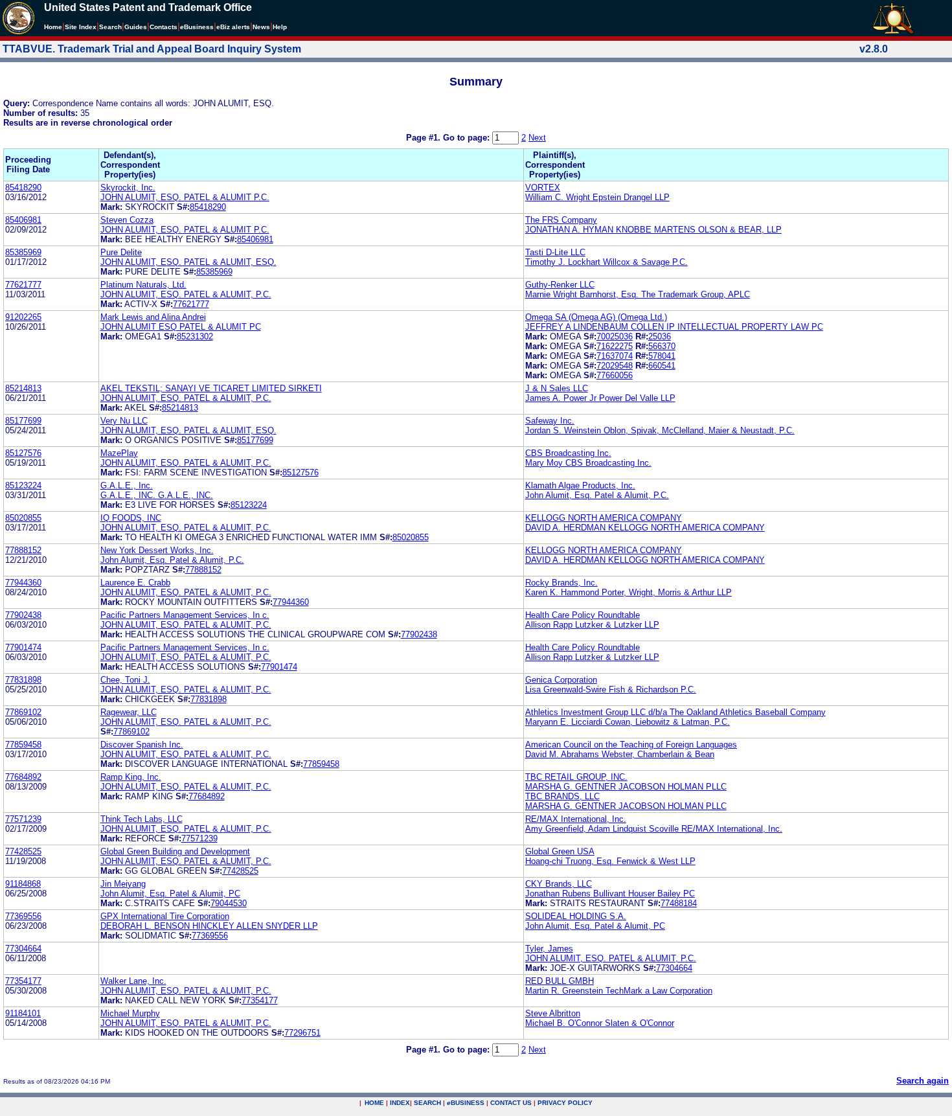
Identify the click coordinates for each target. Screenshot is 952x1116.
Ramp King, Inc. (130, 777)
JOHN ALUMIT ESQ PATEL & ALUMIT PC (180, 327)
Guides (135, 26)
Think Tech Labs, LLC (141, 819)
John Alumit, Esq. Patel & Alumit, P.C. (597, 495)
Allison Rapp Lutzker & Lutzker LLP (592, 625)
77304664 (23, 948)
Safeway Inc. (549, 421)
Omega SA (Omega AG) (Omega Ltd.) (596, 317)
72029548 (614, 365)
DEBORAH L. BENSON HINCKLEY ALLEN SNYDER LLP (209, 926)
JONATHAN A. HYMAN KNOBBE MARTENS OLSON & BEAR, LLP (653, 229)
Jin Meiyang (123, 884)
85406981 (23, 220)
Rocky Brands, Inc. (561, 582)
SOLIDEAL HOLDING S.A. (575, 916)
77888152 (23, 550)
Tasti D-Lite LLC (555, 252)
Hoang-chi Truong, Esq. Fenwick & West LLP (610, 861)
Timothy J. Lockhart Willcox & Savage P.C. (606, 262)
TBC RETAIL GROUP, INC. (576, 777)
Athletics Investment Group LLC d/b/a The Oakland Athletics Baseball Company (675, 712)
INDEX (400, 1102)
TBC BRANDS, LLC (562, 796)
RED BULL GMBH (559, 981)
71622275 (614, 346)
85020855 (23, 518)
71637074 (614, 356)
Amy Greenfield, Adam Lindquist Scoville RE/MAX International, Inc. (653, 829)
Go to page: (467, 137)
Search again (922, 1081)
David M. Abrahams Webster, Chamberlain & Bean (619, 754)
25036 (659, 336)
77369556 (23, 916)
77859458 (23, 744)
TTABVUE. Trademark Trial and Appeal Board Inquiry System (152, 48)
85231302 (195, 336)
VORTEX (542, 187)
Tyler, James (549, 948)
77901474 (23, 647)
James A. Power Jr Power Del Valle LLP (600, 398)
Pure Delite (121, 252)
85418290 (23, 187)
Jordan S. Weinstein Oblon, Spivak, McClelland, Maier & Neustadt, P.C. (660, 430)
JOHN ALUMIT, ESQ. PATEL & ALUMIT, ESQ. (188, 262)
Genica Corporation (561, 680)
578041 (661, 356)
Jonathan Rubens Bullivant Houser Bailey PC (610, 893)
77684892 (23, 777)
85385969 (23, 252)
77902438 (23, 615)
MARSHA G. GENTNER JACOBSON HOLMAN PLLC (626, 786)
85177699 (23, 421)
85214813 (23, 388)
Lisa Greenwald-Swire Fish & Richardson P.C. (610, 689)
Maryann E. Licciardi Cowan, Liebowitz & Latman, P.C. (627, 722)
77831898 (23, 680)
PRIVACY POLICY (565, 1102)
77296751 (302, 1033)
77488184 (679, 903)
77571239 (23, 819)
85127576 (23, 453)
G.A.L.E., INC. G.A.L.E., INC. (156, 495)
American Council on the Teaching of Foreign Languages (631, 744)
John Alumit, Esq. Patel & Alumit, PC (170, 893)
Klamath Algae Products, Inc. (580, 485)
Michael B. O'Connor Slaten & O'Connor (599, 1023)
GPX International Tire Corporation (164, 916)
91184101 (23, 1013)
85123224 (23, 485)
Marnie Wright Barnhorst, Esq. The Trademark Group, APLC (637, 294)
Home (53, 26)
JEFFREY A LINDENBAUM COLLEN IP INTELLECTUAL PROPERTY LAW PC (674, 327)
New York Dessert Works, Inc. (157, 550)
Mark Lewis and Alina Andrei (153, 317)
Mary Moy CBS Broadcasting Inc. (588, 463)
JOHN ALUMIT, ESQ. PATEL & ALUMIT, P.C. (185, 294)
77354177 (23, 981)
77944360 (23, 582)
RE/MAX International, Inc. (575, 819)
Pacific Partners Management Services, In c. (184, 615)
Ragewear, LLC (128, 712)
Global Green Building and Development (175, 851)
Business (197, 26)
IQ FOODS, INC (130, 518)
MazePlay (119, 453)
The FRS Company (561, 220)
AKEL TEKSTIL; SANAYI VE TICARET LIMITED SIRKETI (211, 388)
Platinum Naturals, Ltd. (143, 285)
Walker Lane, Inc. (133, 981)
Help (280, 26)
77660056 (614, 375)
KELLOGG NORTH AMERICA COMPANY (603, 518)
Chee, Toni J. (125, 680)
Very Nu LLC (124, 421)
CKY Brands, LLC (558, 884)
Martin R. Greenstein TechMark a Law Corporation (618, 991)
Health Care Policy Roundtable (582, 615)
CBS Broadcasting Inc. (568, 453)
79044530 (228, 903)
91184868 (23, 884)
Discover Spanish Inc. (141, 744)
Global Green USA (560, 851)
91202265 (23, 317)
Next (537, 137)
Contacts (163, 26)
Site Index (80, 26)
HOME (374, 1102)
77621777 (23, 285)
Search (110, 26)
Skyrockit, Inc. (127, 187)
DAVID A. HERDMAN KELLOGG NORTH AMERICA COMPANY (645, 527)
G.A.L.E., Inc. (126, 485)
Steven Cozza (126, 220)
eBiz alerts (233, 26)
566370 (661, 346)
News (261, 26)
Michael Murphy (130, 1013)
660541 (661, 365)
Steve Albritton (552, 1013)
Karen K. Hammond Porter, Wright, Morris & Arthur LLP (628, 592)
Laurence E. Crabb (135, 582)
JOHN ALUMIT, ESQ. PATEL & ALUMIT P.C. (184, 197)
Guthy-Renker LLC (560, 285)
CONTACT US (511, 1102)
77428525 (23, 851)
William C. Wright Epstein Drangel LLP (597, 197)
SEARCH (427, 1102)
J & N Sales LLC (556, 388)
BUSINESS (465, 1102)
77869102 (23, 712)
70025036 (614, 336)
